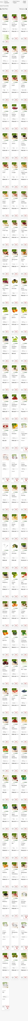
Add (7, 41)
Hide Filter (5, 9)
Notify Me (7, 479)
